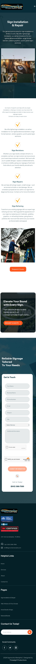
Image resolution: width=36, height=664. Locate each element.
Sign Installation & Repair (8, 597)
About (3, 576)
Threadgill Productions (18, 660)
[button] (35, 6)
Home (2, 564)
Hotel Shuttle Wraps (7, 610)
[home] (11, 7)
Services (3, 570)
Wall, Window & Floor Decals (9, 604)
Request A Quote (18, 269)
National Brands (5, 616)
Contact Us (4, 582)
